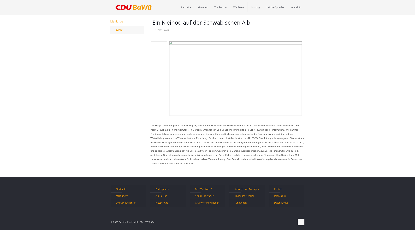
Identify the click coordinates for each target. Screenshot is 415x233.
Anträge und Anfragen (247, 189)
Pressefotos (161, 202)
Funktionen (241, 202)
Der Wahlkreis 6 (203, 189)
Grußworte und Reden (207, 202)
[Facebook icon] (283, 222)
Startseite (121, 189)
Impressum (280, 195)
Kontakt (278, 189)
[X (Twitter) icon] (286, 222)
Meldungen (122, 195)
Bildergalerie (162, 189)
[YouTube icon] (290, 222)
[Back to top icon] (301, 222)
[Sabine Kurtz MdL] (133, 7)
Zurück (119, 29)
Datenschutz (281, 202)
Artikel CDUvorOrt (204, 195)
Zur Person (161, 195)
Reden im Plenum (244, 195)
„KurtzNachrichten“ (126, 202)
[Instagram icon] (293, 222)
